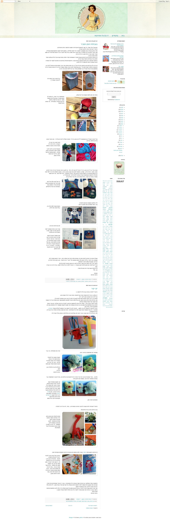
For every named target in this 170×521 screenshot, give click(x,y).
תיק (111, 294)
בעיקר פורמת (111, 81)
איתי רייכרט (109, 183)
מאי (121, 140)
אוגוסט (120, 134)
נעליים (104, 254)
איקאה (104, 182)
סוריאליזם (107, 259)
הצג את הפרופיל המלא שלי (110, 83)
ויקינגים (111, 213)
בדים (93, 281)
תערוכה (110, 298)
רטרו (76, 281)
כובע (111, 227)
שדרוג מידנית (109, 285)
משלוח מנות (105, 248)
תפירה (67, 281)
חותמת (104, 218)
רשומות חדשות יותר (92, 505)
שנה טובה (107, 290)
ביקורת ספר (84, 501)
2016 (122, 115)
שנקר (104, 290)
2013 (122, 119)
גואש (111, 198)
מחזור (106, 238)
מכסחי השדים (109, 244)
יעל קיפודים (49, 395)
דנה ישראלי (105, 204)
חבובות (104, 215)
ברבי (108, 197)
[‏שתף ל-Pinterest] (67, 279)
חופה (111, 216)
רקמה (108, 281)
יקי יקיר (94, 288)
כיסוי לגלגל (107, 229)
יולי (121, 136)
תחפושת (105, 291)
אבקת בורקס (107, 180)
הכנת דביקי (109, 210)
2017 (122, 113)
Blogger (71, 517)
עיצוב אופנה (107, 265)
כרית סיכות (109, 233)
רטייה (104, 279)
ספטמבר (120, 132)
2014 (122, 117)
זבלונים (105, 213)
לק (103, 235)
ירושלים (82, 281)
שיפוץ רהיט (110, 287)
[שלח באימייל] (73, 279)
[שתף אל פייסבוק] (68, 279)
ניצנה (107, 254)
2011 (122, 124)
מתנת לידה (79, 501)
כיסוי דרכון (107, 227)
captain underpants (108, 299)
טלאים (111, 222)
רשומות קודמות (49, 505)
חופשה (107, 216)
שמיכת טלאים (106, 288)
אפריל (120, 142)
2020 (122, 107)
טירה (104, 221)
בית (123, 36)
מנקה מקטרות (106, 245)
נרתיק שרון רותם (108, 257)
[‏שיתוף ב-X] (70, 279)
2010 (122, 155)
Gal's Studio (109, 301)
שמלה (111, 290)
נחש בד (105, 253)
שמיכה (111, 288)
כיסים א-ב (110, 232)
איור (103, 180)
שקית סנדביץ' (72, 281)
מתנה (104, 250)
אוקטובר (120, 130)
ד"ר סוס (107, 201)
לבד (106, 233)
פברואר (120, 146)
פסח (103, 269)
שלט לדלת (105, 287)
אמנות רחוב (109, 185)
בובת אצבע (110, 194)
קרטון (111, 279)
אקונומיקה (110, 188)
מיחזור (108, 242)
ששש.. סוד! (121, 66)
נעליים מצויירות (109, 256)
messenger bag (108, 302)
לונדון (104, 233)
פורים (104, 268)
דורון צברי (110, 204)
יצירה (111, 226)
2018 (122, 111)
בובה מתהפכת (106, 192)
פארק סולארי (109, 266)
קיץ (107, 275)
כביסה (104, 226)
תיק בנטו (109, 294)
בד (93, 501)
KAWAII (104, 301)
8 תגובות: (78, 279)
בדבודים (115, 36)
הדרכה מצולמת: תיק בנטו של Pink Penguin (117, 44)
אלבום (104, 183)
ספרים (104, 261)
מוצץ (109, 238)
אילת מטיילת (109, 182)
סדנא (104, 257)
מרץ (121, 144)
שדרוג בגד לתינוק (107, 282)
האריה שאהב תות (107, 206)
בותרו (111, 195)
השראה (108, 212)
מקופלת (110, 248)
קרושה (104, 278)
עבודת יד (105, 263)
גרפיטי (111, 201)
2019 (122, 109)
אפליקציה (105, 186)
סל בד (106, 260)
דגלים (104, 203)
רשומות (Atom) (89, 508)
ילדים (110, 224)
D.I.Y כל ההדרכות (101, 36)
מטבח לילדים (109, 241)
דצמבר (120, 125)
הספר (84, 452)
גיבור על (108, 198)
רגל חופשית (107, 279)
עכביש (104, 265)
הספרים (51, 308)
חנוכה (107, 219)
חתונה (107, 221)
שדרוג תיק (105, 285)
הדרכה (110, 207)
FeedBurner (117, 99)
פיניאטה (108, 269)
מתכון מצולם (109, 250)
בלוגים (111, 197)
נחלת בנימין (110, 253)
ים (106, 224)
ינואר (121, 148)
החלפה (86, 281)
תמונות (104, 296)
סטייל (104, 259)
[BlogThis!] (72, 279)
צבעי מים (109, 272)
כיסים (104, 230)
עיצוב (111, 265)
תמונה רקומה (109, 296)
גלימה (90, 281)
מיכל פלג (104, 242)
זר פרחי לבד (109, 215)
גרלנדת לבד (105, 200)
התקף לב (104, 212)
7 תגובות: (78, 499)
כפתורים (104, 232)
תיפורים (104, 293)
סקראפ (111, 263)
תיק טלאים (105, 294)
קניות (107, 276)
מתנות (79, 281)
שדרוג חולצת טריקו (107, 284)
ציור (106, 272)
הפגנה (111, 212)
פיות (111, 269)
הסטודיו (104, 210)
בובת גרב (105, 194)
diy (103, 299)
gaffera (81, 517)
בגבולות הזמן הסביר (89, 44)
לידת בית (107, 235)
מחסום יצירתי (106, 239)
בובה (88, 501)
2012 (122, 121)
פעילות (107, 271)
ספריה (108, 261)
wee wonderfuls (69, 501)
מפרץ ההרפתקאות (107, 247)
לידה (111, 235)
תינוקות (108, 293)
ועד (108, 213)
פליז (106, 269)
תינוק (111, 293)
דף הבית (70, 505)
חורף (108, 218)
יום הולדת (106, 222)
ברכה (106, 197)
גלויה (104, 198)
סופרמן (111, 259)
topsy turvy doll (106, 305)
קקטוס (107, 278)
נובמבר (120, 127)
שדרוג (104, 281)
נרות (103, 256)
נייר (109, 254)
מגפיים (111, 236)
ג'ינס (103, 197)
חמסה (111, 219)
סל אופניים (110, 260)
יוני (121, 138)
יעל (103, 224)
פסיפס (111, 270)
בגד (108, 191)
